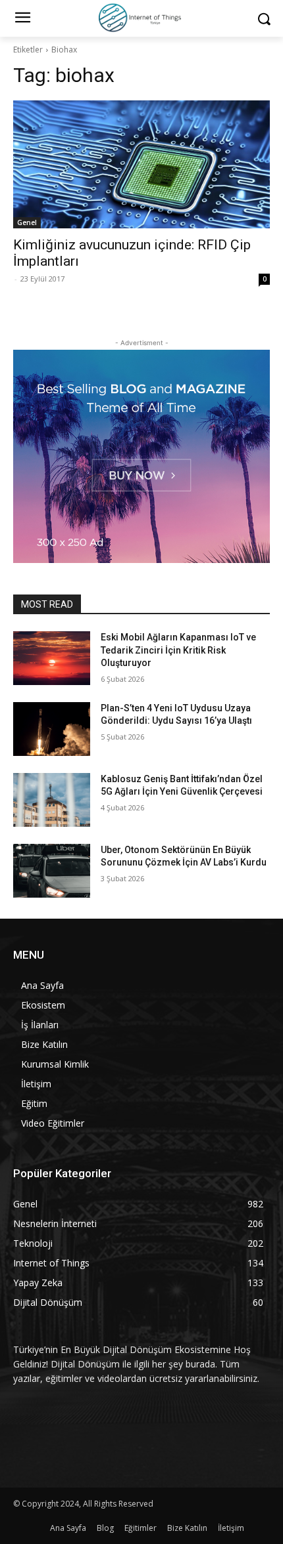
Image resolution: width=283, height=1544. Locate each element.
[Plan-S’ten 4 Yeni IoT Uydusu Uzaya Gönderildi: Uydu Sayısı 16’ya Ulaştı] (51, 729)
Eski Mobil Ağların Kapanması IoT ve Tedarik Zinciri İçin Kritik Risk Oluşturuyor (178, 650)
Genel (27, 222)
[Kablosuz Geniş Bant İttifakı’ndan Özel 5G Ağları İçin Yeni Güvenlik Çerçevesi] (51, 800)
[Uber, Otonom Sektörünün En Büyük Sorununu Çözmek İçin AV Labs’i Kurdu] (51, 871)
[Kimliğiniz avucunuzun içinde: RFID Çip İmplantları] (141, 164)
